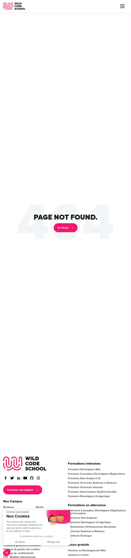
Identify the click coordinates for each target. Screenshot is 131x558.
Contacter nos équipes (20, 489)
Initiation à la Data (78, 555)
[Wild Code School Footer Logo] (25, 464)
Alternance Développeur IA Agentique (89, 522)
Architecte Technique (80, 535)
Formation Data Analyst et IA (84, 478)
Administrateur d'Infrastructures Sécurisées (92, 526)
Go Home (63, 227)
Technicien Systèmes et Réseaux (86, 531)
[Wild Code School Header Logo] (14, 6)
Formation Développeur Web (84, 469)
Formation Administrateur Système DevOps (92, 491)
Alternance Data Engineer (82, 517)
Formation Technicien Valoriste (85, 487)
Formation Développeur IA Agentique (89, 496)
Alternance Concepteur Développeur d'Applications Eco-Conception (97, 512)
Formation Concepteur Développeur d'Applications (96, 473)
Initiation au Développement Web (87, 550)
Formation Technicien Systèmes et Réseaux (92, 482)
